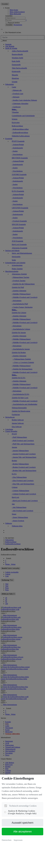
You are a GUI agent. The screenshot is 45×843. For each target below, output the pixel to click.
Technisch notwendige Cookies (23, 806)
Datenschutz (6, 840)
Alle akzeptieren (22, 831)
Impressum (18, 840)
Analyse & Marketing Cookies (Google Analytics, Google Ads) (22, 812)
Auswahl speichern (22, 822)
